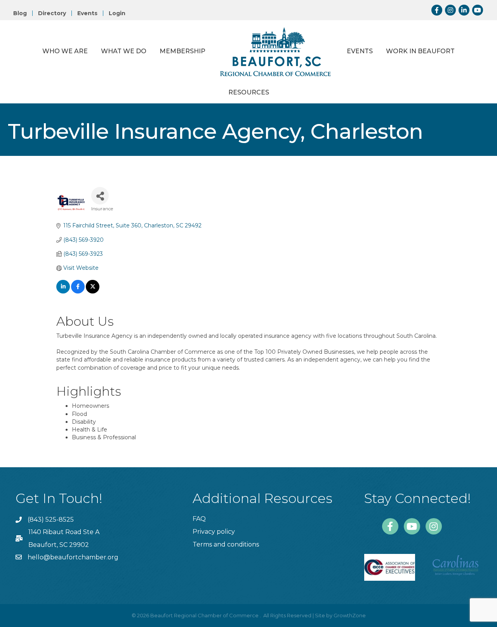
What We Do (123, 51)
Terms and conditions (226, 544)
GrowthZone (350, 615)
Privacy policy (214, 531)
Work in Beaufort (420, 51)
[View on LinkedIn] (63, 291)
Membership (182, 51)
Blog (20, 13)
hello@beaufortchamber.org (73, 557)
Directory (52, 13)
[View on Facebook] (78, 291)
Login (117, 13)
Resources (248, 92)
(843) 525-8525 (51, 519)
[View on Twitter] (92, 291)
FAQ (199, 518)
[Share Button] (100, 195)
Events (87, 13)
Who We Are (65, 51)
